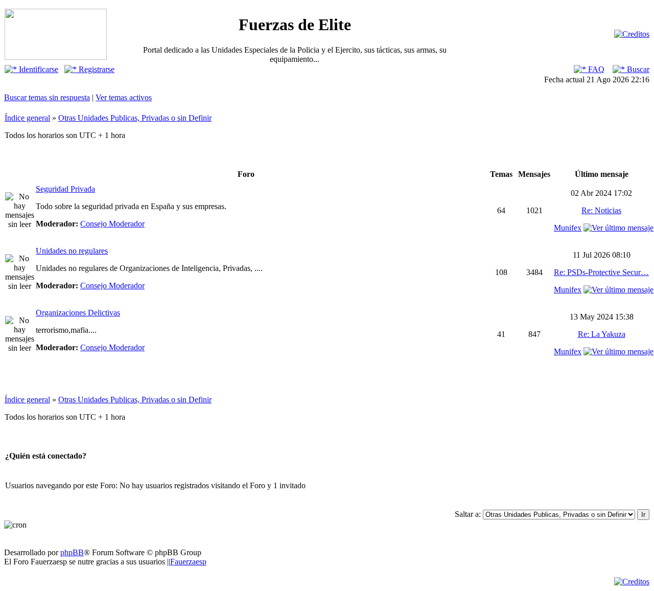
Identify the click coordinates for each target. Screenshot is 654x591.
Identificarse (37, 69)
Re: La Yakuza (601, 334)
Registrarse (95, 69)
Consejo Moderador (112, 223)
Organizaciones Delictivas (78, 312)
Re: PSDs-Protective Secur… (601, 272)
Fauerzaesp (188, 561)
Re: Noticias (601, 210)
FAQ (595, 69)
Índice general (27, 117)
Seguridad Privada (65, 189)
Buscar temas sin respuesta (47, 97)
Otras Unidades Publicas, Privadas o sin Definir (135, 117)
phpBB (72, 552)
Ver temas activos (124, 97)
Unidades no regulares (72, 250)
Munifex (567, 227)
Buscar (637, 69)
